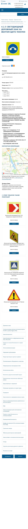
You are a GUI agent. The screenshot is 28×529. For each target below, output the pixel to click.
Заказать (8, 60)
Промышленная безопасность (9, 419)
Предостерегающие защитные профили (12, 356)
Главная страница (4, 19)
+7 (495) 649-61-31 (18, 177)
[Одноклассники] (14, 66)
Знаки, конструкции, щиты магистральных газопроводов (12, 410)
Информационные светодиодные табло (12, 365)
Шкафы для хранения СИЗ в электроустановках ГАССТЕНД (13, 424)
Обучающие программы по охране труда (12, 388)
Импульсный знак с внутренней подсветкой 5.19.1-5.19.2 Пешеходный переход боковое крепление (14, 274)
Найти (22, 14)
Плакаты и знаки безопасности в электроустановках (10, 415)
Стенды (4, 441)
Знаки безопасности (7, 334)
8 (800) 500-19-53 (18, 5)
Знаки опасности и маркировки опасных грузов (13, 397)
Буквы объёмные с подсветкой (10, 383)
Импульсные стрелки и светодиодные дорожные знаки (12, 21)
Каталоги (20, 456)
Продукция (11, 19)
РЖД (4, 406)
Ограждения (6, 392)
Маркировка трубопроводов (9, 352)
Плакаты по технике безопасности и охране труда (13, 343)
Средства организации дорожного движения (13, 446)
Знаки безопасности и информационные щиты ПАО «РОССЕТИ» (13, 339)
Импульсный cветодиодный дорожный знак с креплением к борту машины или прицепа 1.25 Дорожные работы (14, 245)
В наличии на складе (7, 450)
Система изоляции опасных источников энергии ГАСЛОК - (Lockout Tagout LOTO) (14, 330)
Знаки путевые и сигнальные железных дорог (13, 437)
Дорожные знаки (7, 325)
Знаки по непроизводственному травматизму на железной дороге (13, 401)
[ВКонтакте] (12, 66)
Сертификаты (8, 456)
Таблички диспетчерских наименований (12, 432)
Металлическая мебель (8, 370)
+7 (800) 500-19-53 (18, 3)
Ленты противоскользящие (9, 348)
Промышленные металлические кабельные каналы (13, 379)
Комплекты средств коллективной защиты (12, 374)
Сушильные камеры (7, 428)
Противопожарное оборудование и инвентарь (13, 361)
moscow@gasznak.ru (6, 179)
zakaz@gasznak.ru (19, 7)
